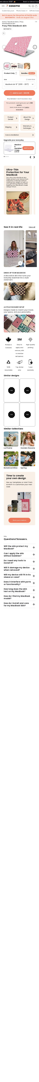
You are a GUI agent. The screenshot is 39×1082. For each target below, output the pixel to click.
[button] (29, 6)
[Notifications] (7, 5)
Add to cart (28, 148)
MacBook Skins (13, 22)
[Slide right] (35, 47)
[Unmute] (20, 263)
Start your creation (19, 520)
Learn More (31, 79)
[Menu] (4, 6)
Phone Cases (21, 11)
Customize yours (8, 11)
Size (5, 79)
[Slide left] (4, 47)
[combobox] (19, 84)
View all (32, 227)
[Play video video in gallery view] (27, 66)
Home (4, 22)
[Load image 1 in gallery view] (7, 66)
